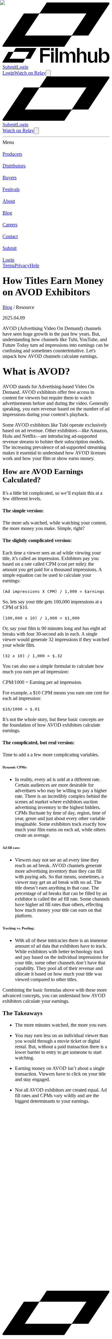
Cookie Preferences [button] (34, 1278)
